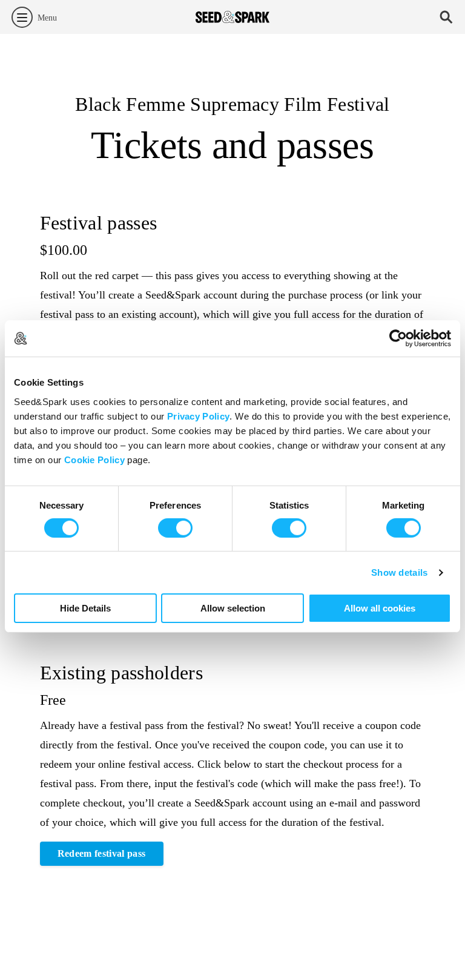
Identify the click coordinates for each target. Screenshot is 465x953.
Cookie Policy (94, 459)
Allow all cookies (379, 608)
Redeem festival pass (101, 853)
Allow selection (232, 608)
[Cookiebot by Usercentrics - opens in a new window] (398, 338)
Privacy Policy (198, 416)
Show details (399, 572)
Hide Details (85, 608)
